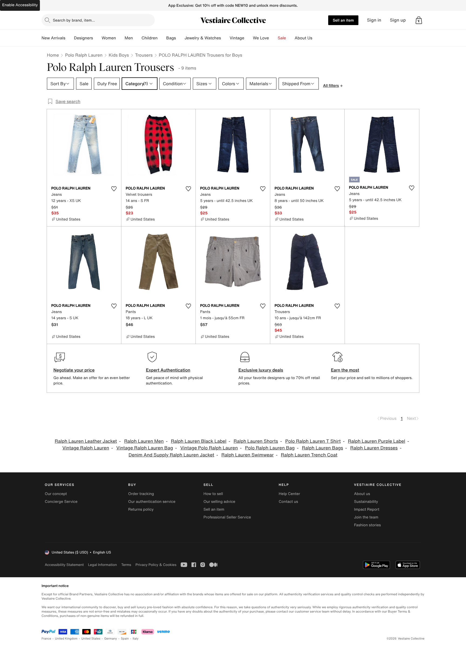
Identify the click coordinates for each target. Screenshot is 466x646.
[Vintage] (248, 38)
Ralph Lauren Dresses (374, 448)
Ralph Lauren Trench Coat (309, 455)
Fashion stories (367, 525)
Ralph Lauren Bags (322, 448)
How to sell (213, 494)
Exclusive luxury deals (260, 370)
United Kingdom (66, 639)
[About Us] (316, 38)
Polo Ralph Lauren (83, 55)
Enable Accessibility (20, 5)
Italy (136, 639)
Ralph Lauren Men (144, 441)
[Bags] (180, 38)
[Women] (120, 38)
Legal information (102, 564)
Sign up (398, 20)
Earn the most (345, 370)
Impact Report (366, 509)
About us (362, 494)
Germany (110, 639)
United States (91, 639)
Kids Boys (119, 55)
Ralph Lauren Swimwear (247, 455)
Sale (282, 38)
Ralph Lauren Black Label (199, 441)
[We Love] (273, 38)
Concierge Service (61, 501)
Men (129, 38)
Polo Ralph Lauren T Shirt (313, 441)
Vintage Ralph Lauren (85, 448)
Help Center (289, 494)
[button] (419, 20)
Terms (126, 564)
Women (109, 38)
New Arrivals (53, 38)
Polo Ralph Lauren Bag (270, 448)
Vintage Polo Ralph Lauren (209, 448)
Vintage (236, 38)
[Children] (162, 38)
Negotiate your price (74, 370)
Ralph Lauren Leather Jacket (86, 441)
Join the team (366, 517)
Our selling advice (219, 501)
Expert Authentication (168, 370)
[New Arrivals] (69, 38)
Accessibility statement (64, 564)
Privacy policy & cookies (155, 564)
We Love (261, 38)
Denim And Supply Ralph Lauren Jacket (171, 455)
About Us (303, 38)
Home (53, 55)
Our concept (56, 494)
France (46, 639)
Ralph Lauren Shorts (256, 441)
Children (150, 38)
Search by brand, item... (74, 20)
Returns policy (140, 509)
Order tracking (141, 494)
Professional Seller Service (227, 517)
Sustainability (366, 501)
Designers (83, 38)
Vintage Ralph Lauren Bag (144, 448)
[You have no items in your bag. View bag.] (419, 20)
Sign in (374, 20)
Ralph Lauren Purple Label (376, 441)
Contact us (288, 501)
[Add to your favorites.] (114, 188)
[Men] (137, 38)
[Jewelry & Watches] (225, 38)
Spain (125, 639)
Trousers (144, 55)
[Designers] (97, 38)
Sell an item (343, 20)
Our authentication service (151, 501)
